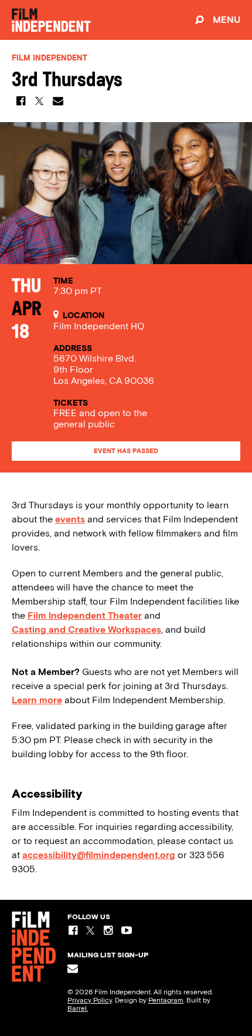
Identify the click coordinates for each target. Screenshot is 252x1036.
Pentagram (165, 1000)
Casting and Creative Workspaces (86, 629)
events (70, 519)
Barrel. (77, 1008)
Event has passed (126, 451)
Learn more (37, 700)
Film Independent (49, 57)
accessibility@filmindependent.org (98, 854)
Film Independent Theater (85, 615)
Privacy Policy (89, 1000)
